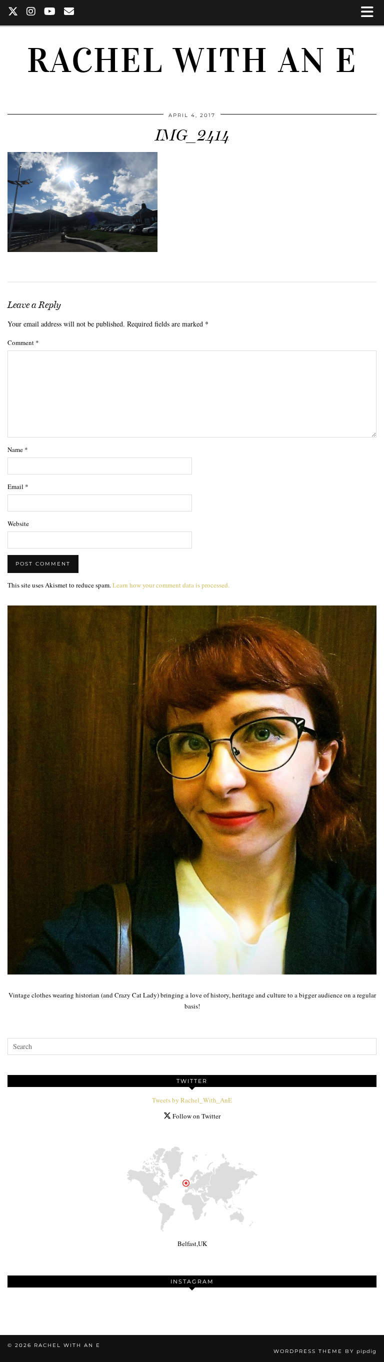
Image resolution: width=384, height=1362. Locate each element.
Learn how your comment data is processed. (171, 585)
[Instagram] (31, 12)
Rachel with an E (192, 61)
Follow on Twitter (195, 1116)
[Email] (69, 12)
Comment (23, 342)
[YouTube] (50, 12)
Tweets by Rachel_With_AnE (192, 1100)
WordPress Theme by (325, 1351)
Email (18, 486)
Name (18, 449)
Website (18, 523)
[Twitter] (13, 12)
